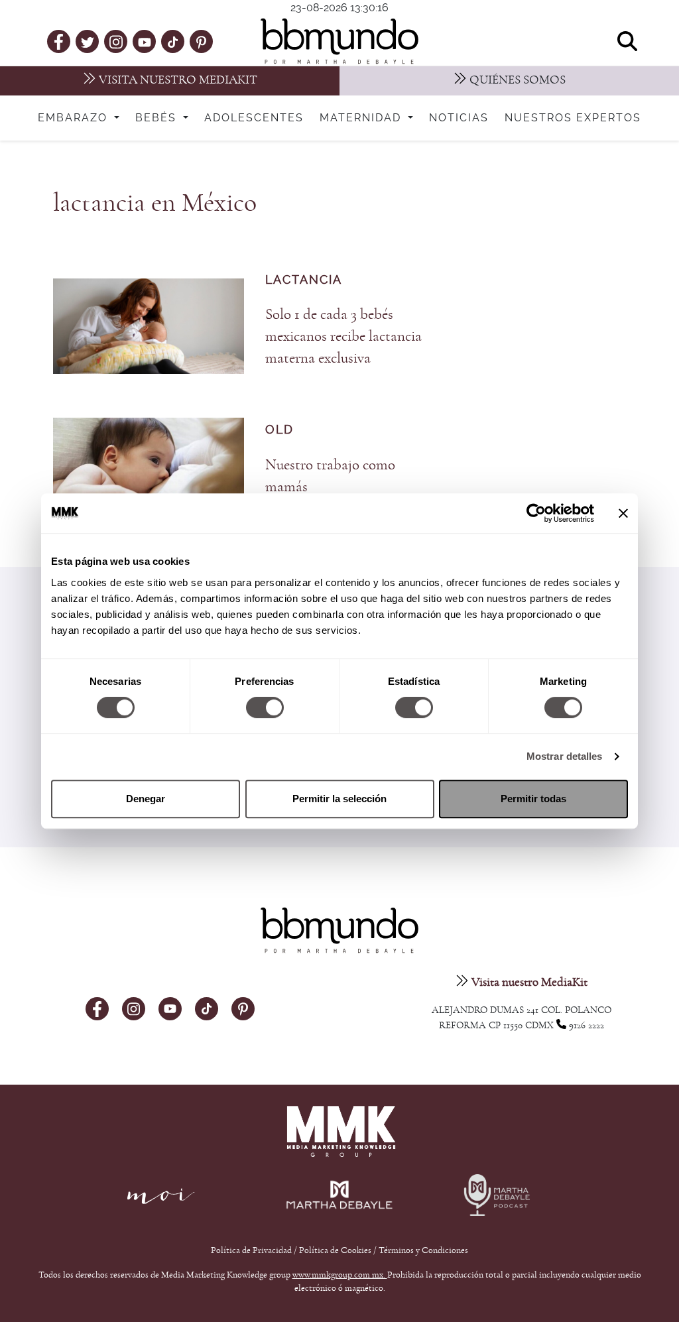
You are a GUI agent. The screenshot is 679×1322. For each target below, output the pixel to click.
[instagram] (116, 40)
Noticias (459, 118)
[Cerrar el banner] (623, 513)
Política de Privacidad (252, 1250)
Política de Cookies (335, 1250)
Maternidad (362, 118)
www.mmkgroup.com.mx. (339, 1275)
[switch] (265, 707)
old (279, 430)
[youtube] (144, 41)
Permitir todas (533, 798)
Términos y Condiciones (423, 1250)
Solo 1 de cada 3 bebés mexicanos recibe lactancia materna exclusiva (343, 336)
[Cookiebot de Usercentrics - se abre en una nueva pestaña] (536, 513)
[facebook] (59, 41)
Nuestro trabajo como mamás (330, 476)
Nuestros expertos (573, 118)
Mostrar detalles (564, 756)
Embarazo (74, 118)
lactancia (303, 280)
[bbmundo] (339, 41)
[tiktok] (173, 41)
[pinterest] (201, 41)
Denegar (145, 798)
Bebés (157, 118)
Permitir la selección (339, 798)
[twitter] (87, 41)
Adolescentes (254, 118)
